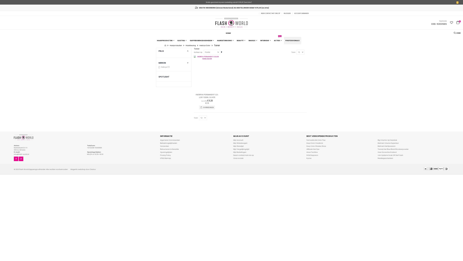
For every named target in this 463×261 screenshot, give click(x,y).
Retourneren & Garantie (169, 149)
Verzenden (164, 146)
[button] (451, 23)
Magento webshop (78, 169)
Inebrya (165, 67)
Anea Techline (312, 152)
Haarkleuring (191, 45)
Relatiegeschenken (385, 158)
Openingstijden (166, 152)
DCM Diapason (312, 155)
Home (165, 45)
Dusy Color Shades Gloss (316, 146)
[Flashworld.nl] (231, 22)
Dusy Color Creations (314, 143)
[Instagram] (21, 159)
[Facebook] (16, 159)
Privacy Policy (165, 155)
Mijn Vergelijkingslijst (241, 149)
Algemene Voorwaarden (170, 140)
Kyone (308, 158)
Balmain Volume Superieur (388, 143)
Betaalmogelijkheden (168, 143)
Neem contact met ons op (270, 13)
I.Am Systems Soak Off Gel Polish (390, 155)
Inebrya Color (205, 45)
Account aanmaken (301, 13)
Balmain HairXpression (386, 146)
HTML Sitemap (165, 158)
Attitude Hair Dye (312, 149)
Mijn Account (238, 140)
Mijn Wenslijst (238, 146)
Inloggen (287, 13)
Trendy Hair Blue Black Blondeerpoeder (393, 149)
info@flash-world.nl (21, 154)
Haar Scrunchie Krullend (387, 152)
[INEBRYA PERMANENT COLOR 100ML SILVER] (207, 73)
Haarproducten (176, 45)
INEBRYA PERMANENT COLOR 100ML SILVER (207, 95)
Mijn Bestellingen (239, 152)
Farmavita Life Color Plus (315, 140)
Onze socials (238, 158)
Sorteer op (198, 52)
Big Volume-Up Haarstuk (387, 140)
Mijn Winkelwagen (240, 143)
